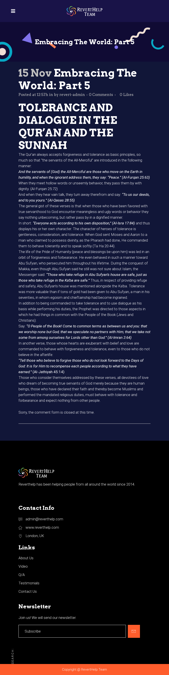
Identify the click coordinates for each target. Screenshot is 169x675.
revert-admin (72, 94)
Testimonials (28, 583)
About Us (25, 558)
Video (23, 566)
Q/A (21, 574)
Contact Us (27, 591)
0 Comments (101, 94)
